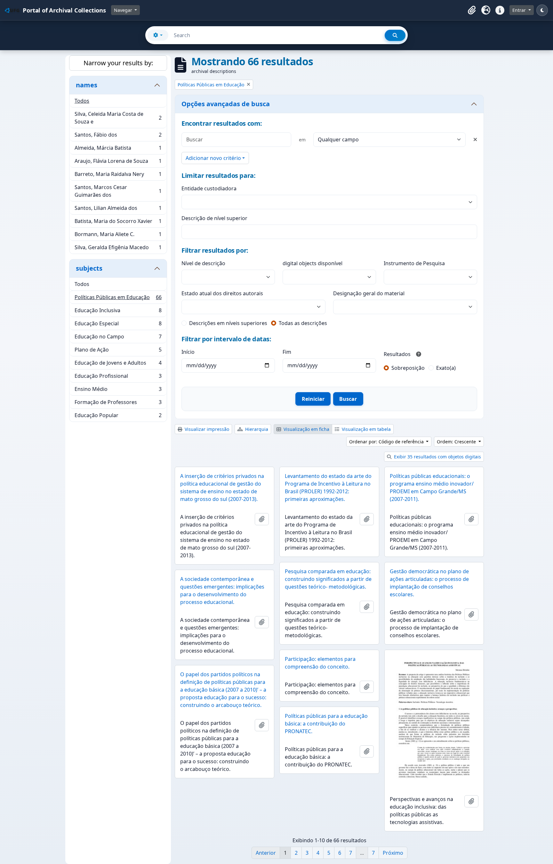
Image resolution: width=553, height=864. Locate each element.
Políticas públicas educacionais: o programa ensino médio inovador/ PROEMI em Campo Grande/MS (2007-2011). (432, 487)
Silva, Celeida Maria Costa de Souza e (118, 117)
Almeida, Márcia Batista (118, 149)
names (86, 85)
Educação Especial (118, 325)
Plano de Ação (118, 351)
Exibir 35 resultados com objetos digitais (437, 457)
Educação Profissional (118, 377)
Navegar (123, 10)
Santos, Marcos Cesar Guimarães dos (118, 191)
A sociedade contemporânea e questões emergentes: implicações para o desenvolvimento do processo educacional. (222, 590)
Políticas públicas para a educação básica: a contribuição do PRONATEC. (326, 723)
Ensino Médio (118, 390)
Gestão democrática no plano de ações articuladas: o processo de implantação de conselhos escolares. (429, 583)
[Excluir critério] (475, 139)
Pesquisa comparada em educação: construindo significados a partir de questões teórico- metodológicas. (328, 579)
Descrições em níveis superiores (228, 323)
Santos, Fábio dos (118, 136)
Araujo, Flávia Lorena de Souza (118, 162)
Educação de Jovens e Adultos (118, 364)
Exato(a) (446, 367)
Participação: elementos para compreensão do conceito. (320, 662)
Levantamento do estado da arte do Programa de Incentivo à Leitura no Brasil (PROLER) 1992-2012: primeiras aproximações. (328, 487)
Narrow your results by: (118, 63)
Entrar (519, 10)
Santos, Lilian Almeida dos (118, 209)
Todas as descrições (303, 323)
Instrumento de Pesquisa (414, 263)
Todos (82, 100)
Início (188, 351)
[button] (472, 10)
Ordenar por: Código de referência (387, 442)
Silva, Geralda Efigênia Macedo (118, 249)
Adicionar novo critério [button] (213, 158)
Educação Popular (118, 417)
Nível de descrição (203, 263)
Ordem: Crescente (457, 442)
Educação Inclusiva (118, 312)
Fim (287, 351)
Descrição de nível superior (214, 218)
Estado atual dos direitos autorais (222, 293)
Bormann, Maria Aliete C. (118, 236)
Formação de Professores (118, 404)
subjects (89, 268)
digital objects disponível (312, 263)
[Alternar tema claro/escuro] (542, 10)
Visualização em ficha (305, 429)
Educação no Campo (118, 338)
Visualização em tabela (366, 429)
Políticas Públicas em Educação (118, 299)
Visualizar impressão (206, 429)
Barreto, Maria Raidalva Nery (118, 175)
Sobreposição (408, 367)
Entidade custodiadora (208, 188)
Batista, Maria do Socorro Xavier (118, 223)
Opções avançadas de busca (225, 103)
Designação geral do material (369, 293)
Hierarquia (256, 429)
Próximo (393, 852)
